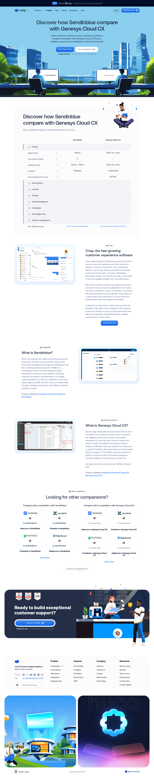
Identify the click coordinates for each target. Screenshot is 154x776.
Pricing (64, 10)
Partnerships (101, 681)
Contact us (101, 670)
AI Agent (49, 10)
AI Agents (77, 670)
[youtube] (31, 675)
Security (123, 670)
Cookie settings (125, 685)
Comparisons (56, 670)
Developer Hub (56, 681)
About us (100, 666)
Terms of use (124, 674)
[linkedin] (38, 675)
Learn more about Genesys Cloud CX (113, 226)
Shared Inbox (78, 677)
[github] (42, 675)
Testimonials (57, 666)
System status (24, 772)
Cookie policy (125, 681)
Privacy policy (125, 677)
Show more (44, 558)
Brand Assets (101, 677)
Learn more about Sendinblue (77, 226)
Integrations (73, 10)
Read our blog (125, 666)
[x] (27, 675)
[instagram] (35, 675)
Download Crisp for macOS (33, 678)
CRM (75, 681)
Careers (99, 674)
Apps (57, 10)
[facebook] (23, 675)
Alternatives (55, 674)
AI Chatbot (78, 674)
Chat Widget (78, 666)
